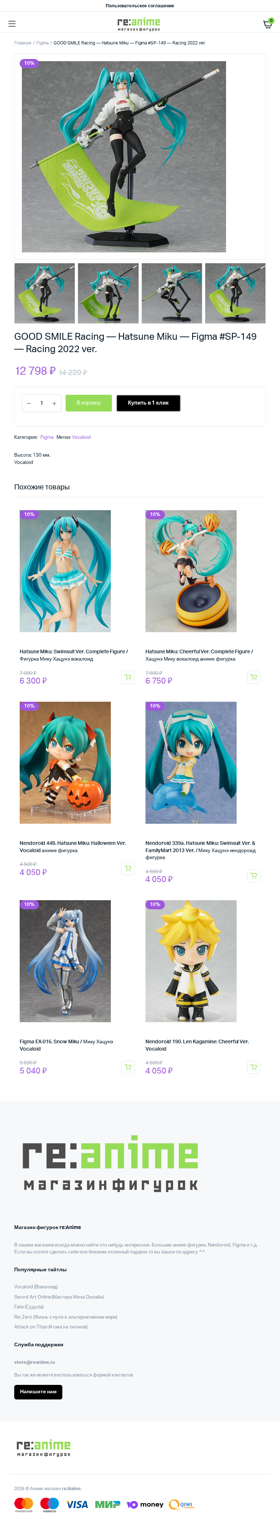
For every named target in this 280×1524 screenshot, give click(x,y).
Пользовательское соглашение (140, 6)
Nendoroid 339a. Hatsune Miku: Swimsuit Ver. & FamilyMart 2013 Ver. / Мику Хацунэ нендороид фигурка (200, 850)
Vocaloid (81, 437)
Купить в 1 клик (148, 403)
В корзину (128, 677)
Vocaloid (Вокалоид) (36, 1287)
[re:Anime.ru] (140, 24)
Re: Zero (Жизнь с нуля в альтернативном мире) (65, 1317)
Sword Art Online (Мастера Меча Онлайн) (59, 1297)
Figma (42, 43)
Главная (22, 43)
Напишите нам (38, 1391)
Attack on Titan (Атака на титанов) (51, 1327)
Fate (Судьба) (28, 1307)
